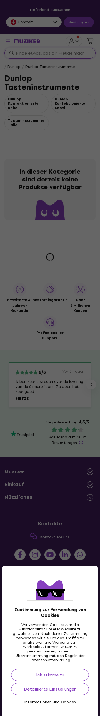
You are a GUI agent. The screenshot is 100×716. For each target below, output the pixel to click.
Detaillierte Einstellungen (50, 689)
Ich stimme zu (50, 675)
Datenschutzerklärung (49, 660)
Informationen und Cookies (50, 702)
